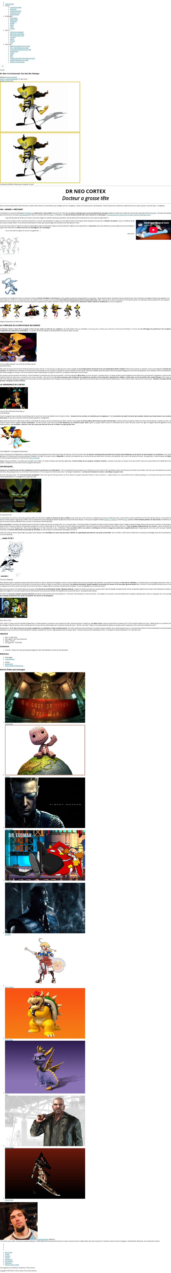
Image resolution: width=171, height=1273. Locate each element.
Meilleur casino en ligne (12, 1265)
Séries (11, 27)
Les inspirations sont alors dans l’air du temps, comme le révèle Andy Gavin (128, 215)
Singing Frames (14, 14)
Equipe (7, 1254)
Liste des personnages (11, 79)
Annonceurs (8, 1259)
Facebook (2, 81)
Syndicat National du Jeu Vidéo (19, 60)
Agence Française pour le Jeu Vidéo (20, 46)
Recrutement (9, 1261)
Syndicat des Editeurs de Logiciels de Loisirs (22, 58)
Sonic (125, 519)
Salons (12, 25)
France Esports (14, 51)
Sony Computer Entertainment (14, 666)
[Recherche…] (3, 66)
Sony (52, 215)
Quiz (11, 42)
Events (12, 39)
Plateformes (13, 21)
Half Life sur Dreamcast (16, 32)
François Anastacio (12, 77)
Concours (12, 37)
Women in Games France (17, 62)
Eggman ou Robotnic (110, 519)
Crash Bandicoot (23, 215)
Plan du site (8, 1252)
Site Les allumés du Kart (17, 35)
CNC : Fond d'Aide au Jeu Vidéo (19, 48)
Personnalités (14, 20)
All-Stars (12, 41)
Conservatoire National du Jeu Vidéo (20, 50)
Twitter (8, 81)
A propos (7, 1256)
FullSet (12, 53)
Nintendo (153, 213)
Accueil (2, 79)
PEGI (11, 57)
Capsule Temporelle (15, 7)
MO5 (11, 55)
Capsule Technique (15, 11)
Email (11, 81)
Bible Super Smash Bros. (17, 34)
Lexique (12, 28)
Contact (2, 70)
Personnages (13, 18)
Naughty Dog (30, 213)
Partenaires (8, 1263)
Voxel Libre (13, 9)
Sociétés (12, 23)
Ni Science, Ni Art (15, 13)
